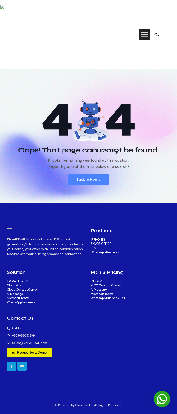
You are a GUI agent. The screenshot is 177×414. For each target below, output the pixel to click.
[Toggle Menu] (144, 34)
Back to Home (88, 179)
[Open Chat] (162, 399)
